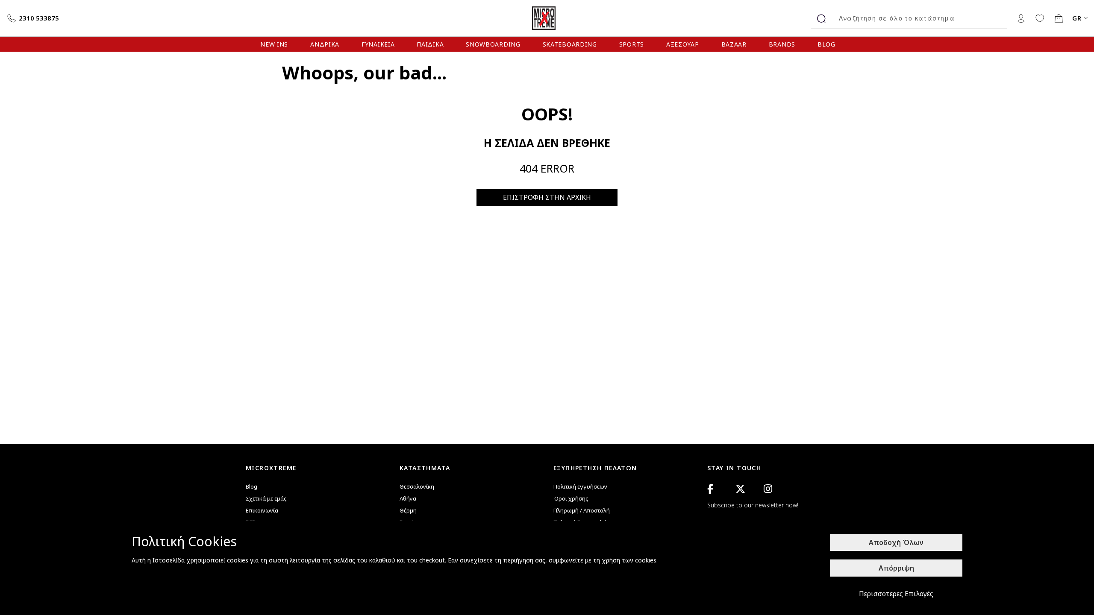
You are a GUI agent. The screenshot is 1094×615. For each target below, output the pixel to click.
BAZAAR (734, 44)
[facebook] (710, 489)
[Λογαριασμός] (1021, 18)
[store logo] (547, 18)
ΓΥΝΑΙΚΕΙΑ (378, 44)
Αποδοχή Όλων (896, 542)
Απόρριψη (896, 568)
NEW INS (274, 44)
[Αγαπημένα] (1040, 18)
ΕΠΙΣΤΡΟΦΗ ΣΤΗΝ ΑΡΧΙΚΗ (547, 197)
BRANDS (782, 44)
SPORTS (631, 44)
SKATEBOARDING (570, 44)
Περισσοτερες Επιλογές (896, 593)
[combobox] (920, 18)
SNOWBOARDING (493, 44)
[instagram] (768, 489)
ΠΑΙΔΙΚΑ (430, 44)
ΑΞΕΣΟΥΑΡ (682, 44)
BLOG (826, 44)
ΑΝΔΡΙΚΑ (324, 44)
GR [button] (1077, 18)
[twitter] (740, 489)
